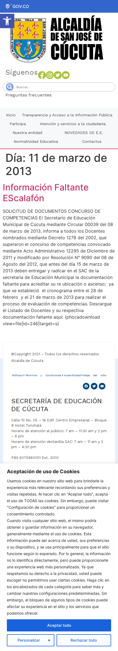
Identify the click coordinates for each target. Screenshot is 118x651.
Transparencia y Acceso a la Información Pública (67, 115)
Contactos (92, 141)
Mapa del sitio (94, 375)
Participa (18, 124)
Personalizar (29, 640)
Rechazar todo (84, 640)
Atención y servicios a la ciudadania (73, 124)
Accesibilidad (72, 375)
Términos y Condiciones (43, 375)
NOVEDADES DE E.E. (83, 132)
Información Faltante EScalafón (46, 192)
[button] (7, 21)
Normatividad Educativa (36, 141)
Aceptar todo (59, 625)
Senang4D (65, 95)
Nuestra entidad (27, 132)
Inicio (11, 115)
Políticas (17, 375)
